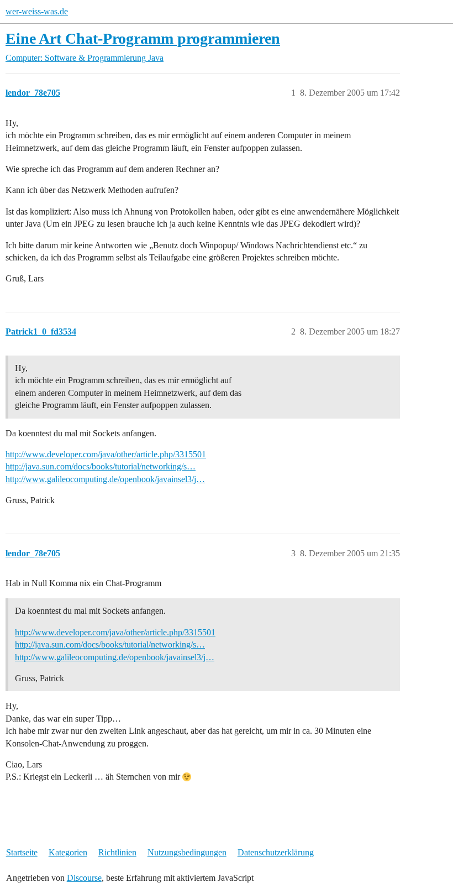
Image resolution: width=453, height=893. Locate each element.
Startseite (22, 852)
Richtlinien (117, 852)
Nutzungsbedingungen (187, 852)
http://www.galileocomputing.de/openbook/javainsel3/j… (105, 479)
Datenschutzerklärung (276, 852)
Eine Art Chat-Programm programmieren (143, 38)
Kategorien (68, 852)
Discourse (84, 877)
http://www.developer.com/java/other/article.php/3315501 (106, 454)
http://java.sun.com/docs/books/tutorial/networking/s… (101, 466)
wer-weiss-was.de (37, 11)
